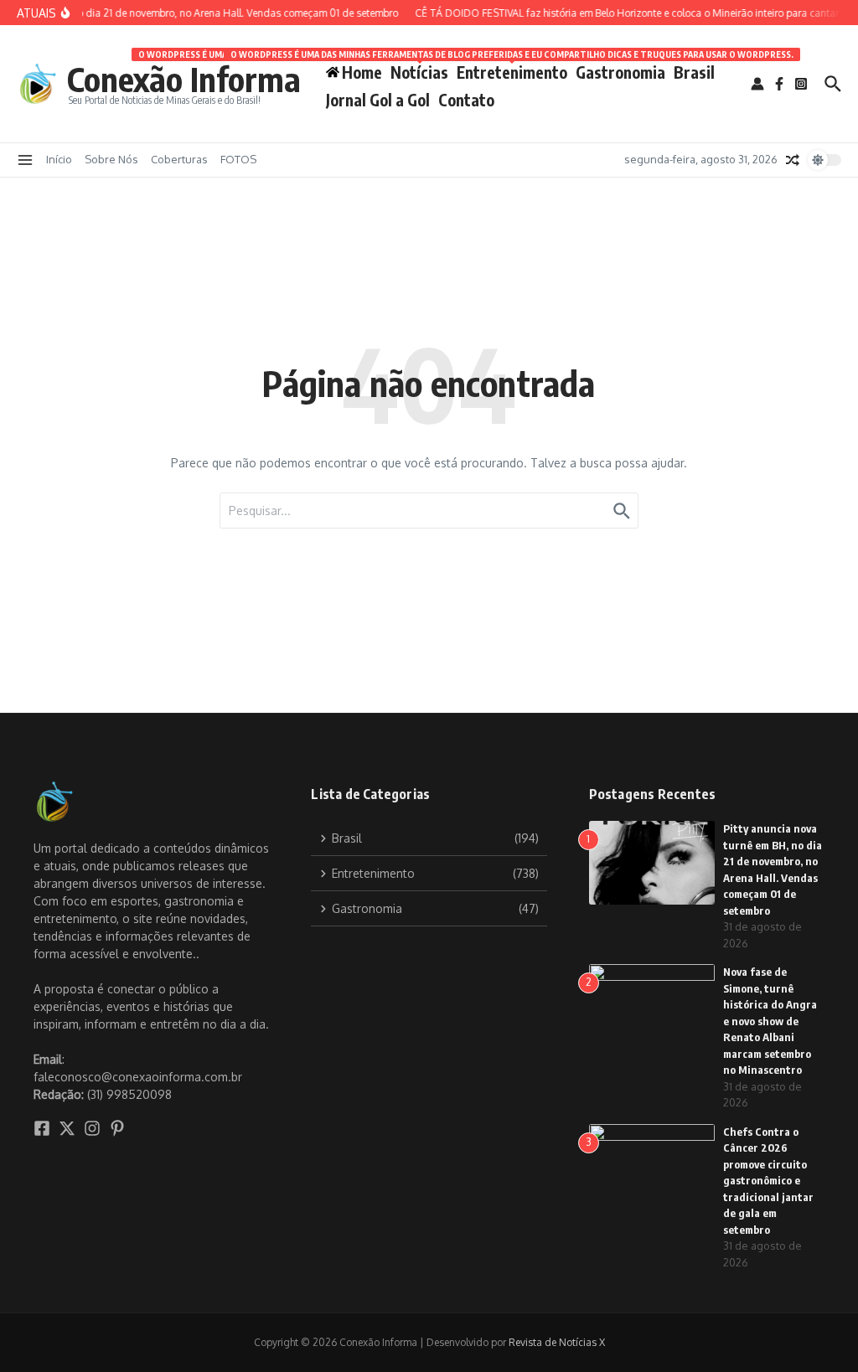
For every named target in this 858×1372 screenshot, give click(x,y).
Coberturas (179, 159)
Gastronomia (620, 72)
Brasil (694, 72)
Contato (466, 100)
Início (59, 159)
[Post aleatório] (792, 160)
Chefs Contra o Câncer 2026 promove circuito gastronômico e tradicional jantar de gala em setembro (768, 1180)
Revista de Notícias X (557, 1342)
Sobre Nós (111, 159)
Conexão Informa (184, 79)
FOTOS (238, 159)
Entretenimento (512, 69)
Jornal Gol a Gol (378, 100)
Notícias (419, 69)
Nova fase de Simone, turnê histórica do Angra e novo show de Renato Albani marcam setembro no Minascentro (770, 1020)
